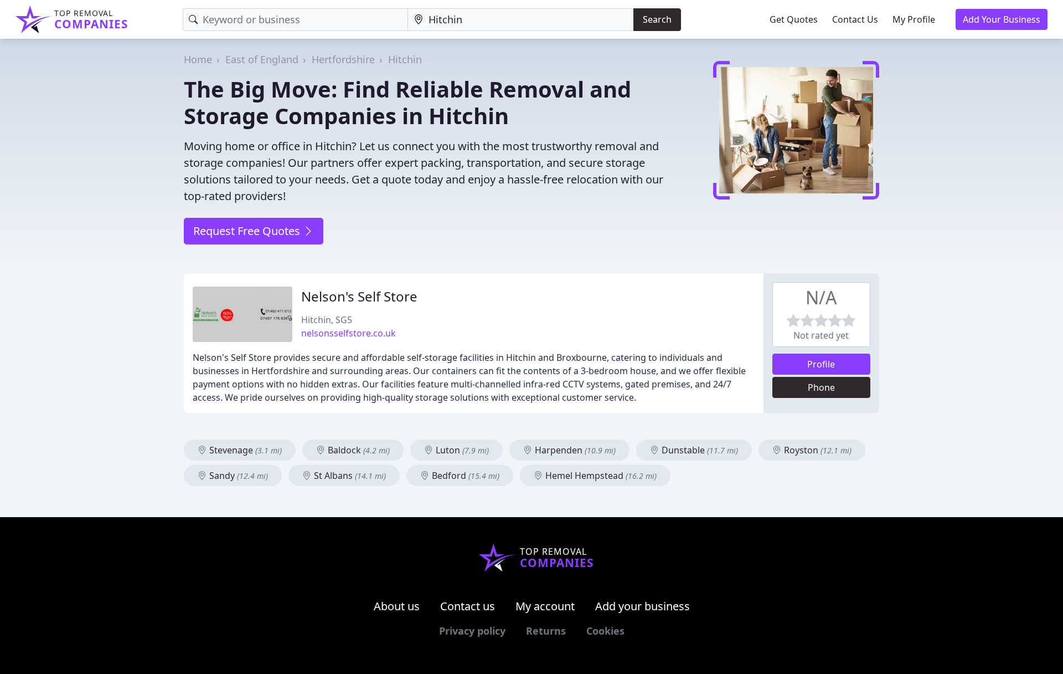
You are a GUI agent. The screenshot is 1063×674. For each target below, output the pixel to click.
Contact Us (855, 19)
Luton (461, 450)
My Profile (913, 19)
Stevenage (244, 450)
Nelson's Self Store (359, 296)
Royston (817, 450)
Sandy (237, 475)
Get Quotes (794, 19)
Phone (821, 387)
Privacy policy (472, 630)
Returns (546, 630)
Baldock (358, 450)
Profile (821, 364)
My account (545, 606)
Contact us (467, 606)
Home (198, 59)
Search (657, 19)
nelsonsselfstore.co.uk (348, 333)
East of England (261, 59)
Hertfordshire (343, 59)
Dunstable (698, 450)
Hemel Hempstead (600, 475)
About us (397, 606)
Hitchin (405, 59)
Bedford (464, 475)
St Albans (349, 475)
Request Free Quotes (248, 230)
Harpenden (574, 450)
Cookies (605, 630)
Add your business (642, 606)
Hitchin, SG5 (326, 320)
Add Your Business (1001, 19)
